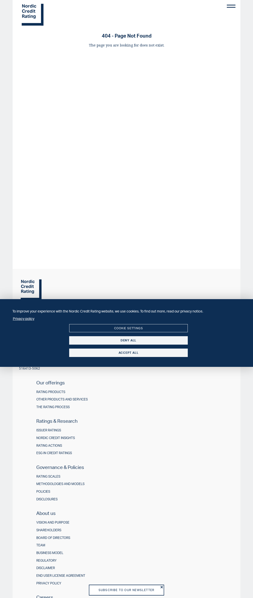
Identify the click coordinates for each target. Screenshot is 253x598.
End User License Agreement (60, 575)
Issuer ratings (48, 430)
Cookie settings (128, 328)
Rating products (50, 392)
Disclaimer (45, 568)
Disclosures (47, 499)
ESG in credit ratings (54, 453)
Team (40, 545)
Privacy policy (48, 583)
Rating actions (49, 445)
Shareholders (48, 530)
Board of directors (53, 538)
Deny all (128, 340)
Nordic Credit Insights (55, 438)
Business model (49, 553)
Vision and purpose (52, 522)
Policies (43, 491)
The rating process (53, 407)
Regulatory (46, 560)
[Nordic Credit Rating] (33, 14)
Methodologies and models (60, 484)
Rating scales (48, 476)
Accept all (129, 352)
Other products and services (62, 399)
